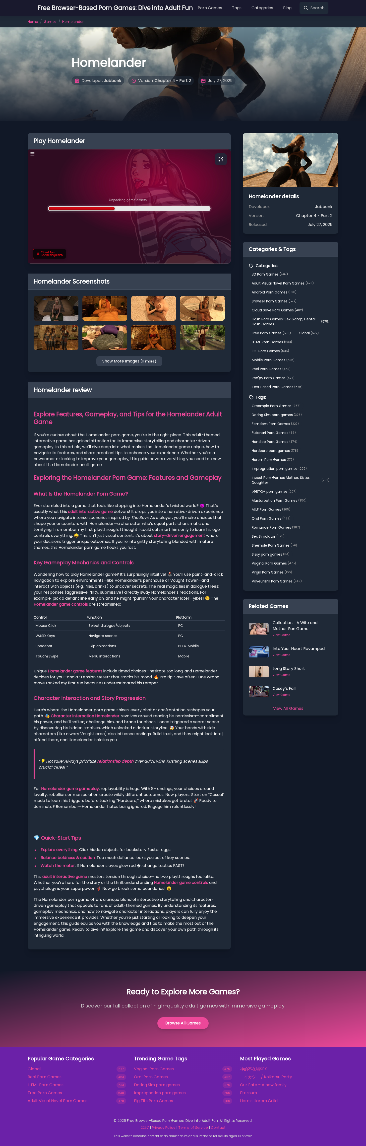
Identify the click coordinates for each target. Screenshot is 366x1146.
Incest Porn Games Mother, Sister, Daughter (290, 480)
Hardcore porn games (275, 450)
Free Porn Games (271, 333)
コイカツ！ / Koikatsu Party (266, 1077)
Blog (287, 8)
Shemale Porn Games (274, 545)
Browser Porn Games (274, 301)
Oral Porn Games (271, 518)
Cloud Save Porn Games (277, 310)
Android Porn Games (274, 292)
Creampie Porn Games (276, 405)
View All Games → (290, 708)
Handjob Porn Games (274, 441)
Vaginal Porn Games (274, 563)
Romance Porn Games (276, 527)
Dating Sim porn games (277, 414)
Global (309, 333)
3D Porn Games (270, 274)
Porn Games (210, 8)
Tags (237, 8)
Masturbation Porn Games (279, 500)
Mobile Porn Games (273, 360)
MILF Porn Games (271, 509)
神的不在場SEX (253, 1069)
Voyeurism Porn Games (277, 581)
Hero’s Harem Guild (259, 1101)
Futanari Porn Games (274, 432)
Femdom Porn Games (275, 423)
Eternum (248, 1093)
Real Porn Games (271, 368)
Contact (218, 1127)
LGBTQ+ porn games (274, 491)
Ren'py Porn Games (273, 377)
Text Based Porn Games (277, 386)
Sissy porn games (271, 554)
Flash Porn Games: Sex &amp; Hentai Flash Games (290, 322)
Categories (262, 8)
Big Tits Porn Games (153, 1101)
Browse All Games (183, 1023)
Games (50, 21)
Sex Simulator (268, 536)
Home (33, 21)
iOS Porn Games (270, 351)
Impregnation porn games (279, 468)
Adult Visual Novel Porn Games (283, 283)
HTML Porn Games (272, 342)
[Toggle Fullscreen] (221, 159)
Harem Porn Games (273, 459)
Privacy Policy (163, 1127)
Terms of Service (193, 1127)
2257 (145, 1127)
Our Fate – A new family (263, 1085)
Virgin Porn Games (272, 572)
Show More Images (129, 361)
